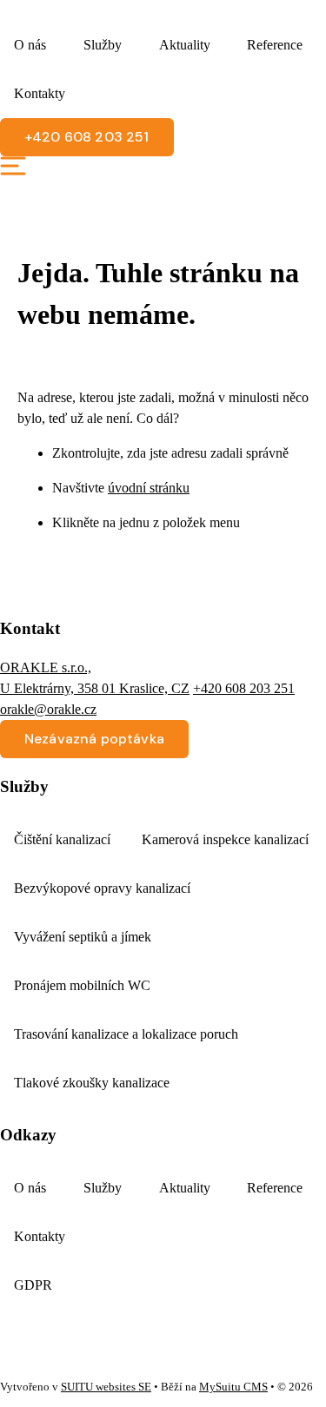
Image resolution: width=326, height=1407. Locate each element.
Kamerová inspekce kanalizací (225, 839)
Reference (275, 44)
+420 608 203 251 (244, 688)
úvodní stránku (149, 487)
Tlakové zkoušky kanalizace (92, 1082)
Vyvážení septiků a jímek (82, 936)
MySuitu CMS (233, 1387)
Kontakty (39, 93)
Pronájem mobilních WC (82, 985)
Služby (102, 44)
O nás (30, 44)
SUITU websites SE (106, 1387)
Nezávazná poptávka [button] (94, 739)
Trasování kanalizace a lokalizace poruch (126, 1034)
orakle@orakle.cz (48, 709)
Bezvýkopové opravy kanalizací (102, 888)
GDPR (33, 1285)
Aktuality (184, 44)
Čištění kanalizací (62, 839)
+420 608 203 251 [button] (87, 137)
